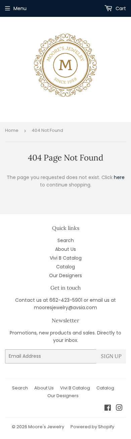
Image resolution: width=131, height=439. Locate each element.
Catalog (65, 266)
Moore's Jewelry (46, 426)
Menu (20, 8)
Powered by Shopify (92, 426)
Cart (120, 8)
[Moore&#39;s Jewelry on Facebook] (107, 408)
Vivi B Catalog (66, 258)
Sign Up (111, 356)
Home (11, 130)
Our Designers (65, 275)
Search (65, 240)
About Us (65, 249)
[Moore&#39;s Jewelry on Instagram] (119, 408)
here (119, 177)
